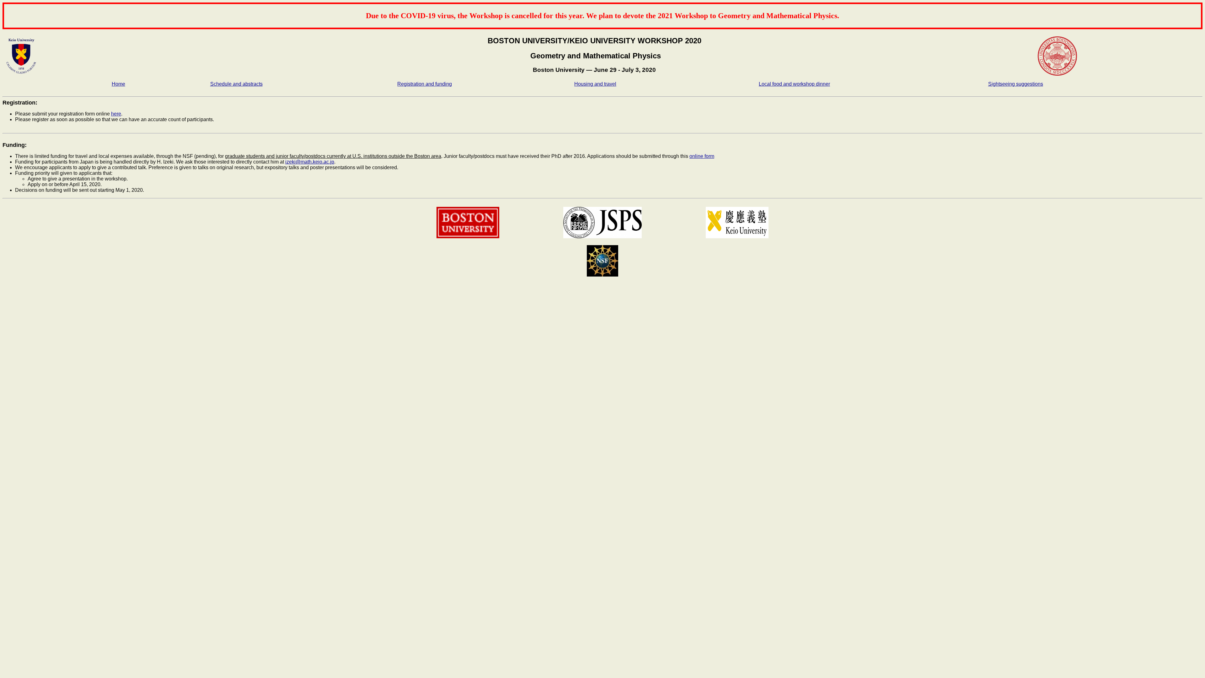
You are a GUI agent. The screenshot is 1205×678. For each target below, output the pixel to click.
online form (701, 156)
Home (118, 84)
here (116, 113)
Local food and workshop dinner (794, 84)
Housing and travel (595, 84)
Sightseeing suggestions (1015, 84)
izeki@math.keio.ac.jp (309, 161)
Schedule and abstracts (236, 84)
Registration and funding (424, 84)
